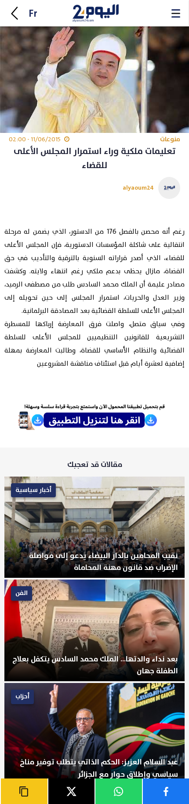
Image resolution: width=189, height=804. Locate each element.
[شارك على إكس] (71, 791)
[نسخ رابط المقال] (23, 791)
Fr (33, 14)
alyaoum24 (138, 188)
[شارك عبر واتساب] (118, 791)
